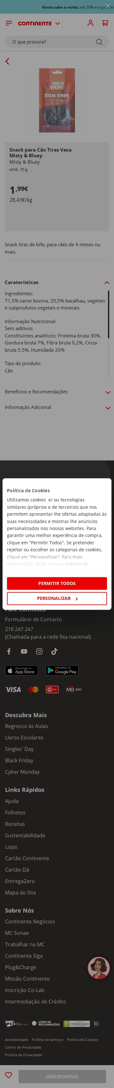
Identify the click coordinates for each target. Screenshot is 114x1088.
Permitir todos (57, 583)
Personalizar (54, 598)
